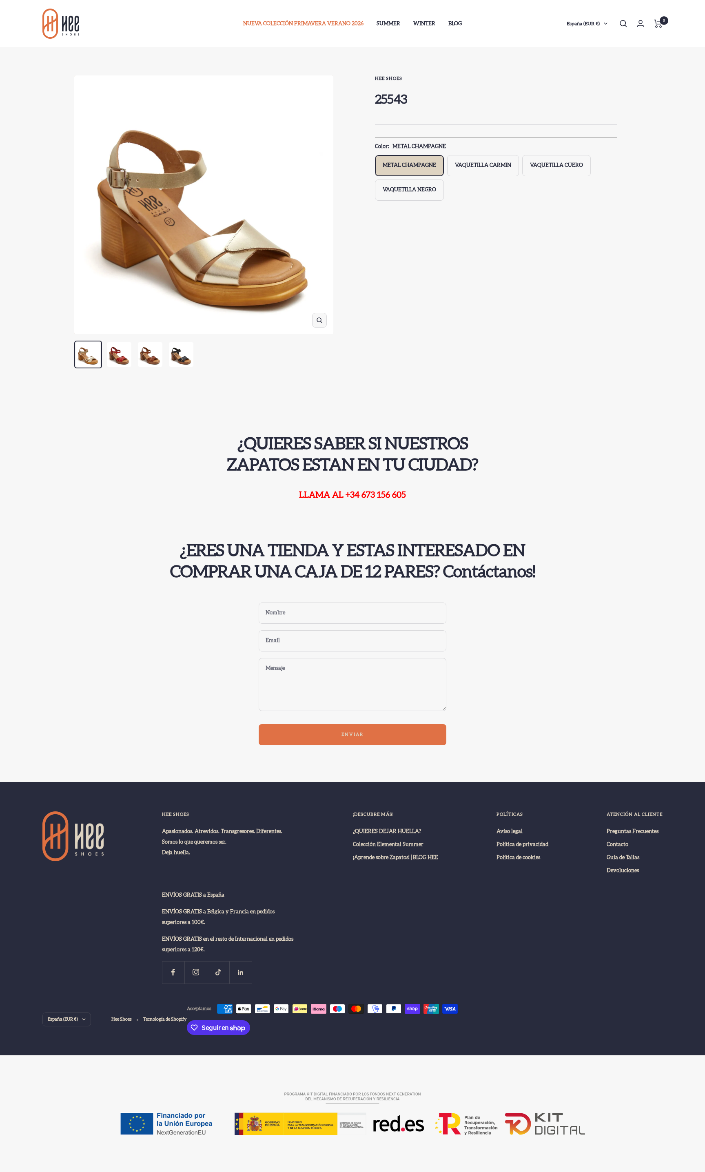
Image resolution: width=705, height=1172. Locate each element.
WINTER (424, 23)
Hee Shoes (388, 78)
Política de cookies (518, 857)
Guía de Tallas (623, 857)
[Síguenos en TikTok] (218, 972)
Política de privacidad (522, 844)
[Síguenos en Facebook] (173, 972)
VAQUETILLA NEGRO (409, 189)
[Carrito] (658, 24)
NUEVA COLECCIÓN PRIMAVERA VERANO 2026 (303, 23)
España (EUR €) (583, 23)
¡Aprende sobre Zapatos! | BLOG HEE (395, 857)
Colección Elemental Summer (388, 844)
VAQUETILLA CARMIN (483, 165)
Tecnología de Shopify (165, 1019)
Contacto (617, 844)
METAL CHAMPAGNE (409, 165)
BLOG (455, 23)
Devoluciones (623, 870)
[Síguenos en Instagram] (195, 972)
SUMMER (388, 23)
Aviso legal (510, 831)
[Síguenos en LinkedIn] (240, 972)
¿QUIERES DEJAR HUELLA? (387, 831)
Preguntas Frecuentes (632, 831)
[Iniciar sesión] (640, 23)
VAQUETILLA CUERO (556, 165)
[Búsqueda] (623, 23)
